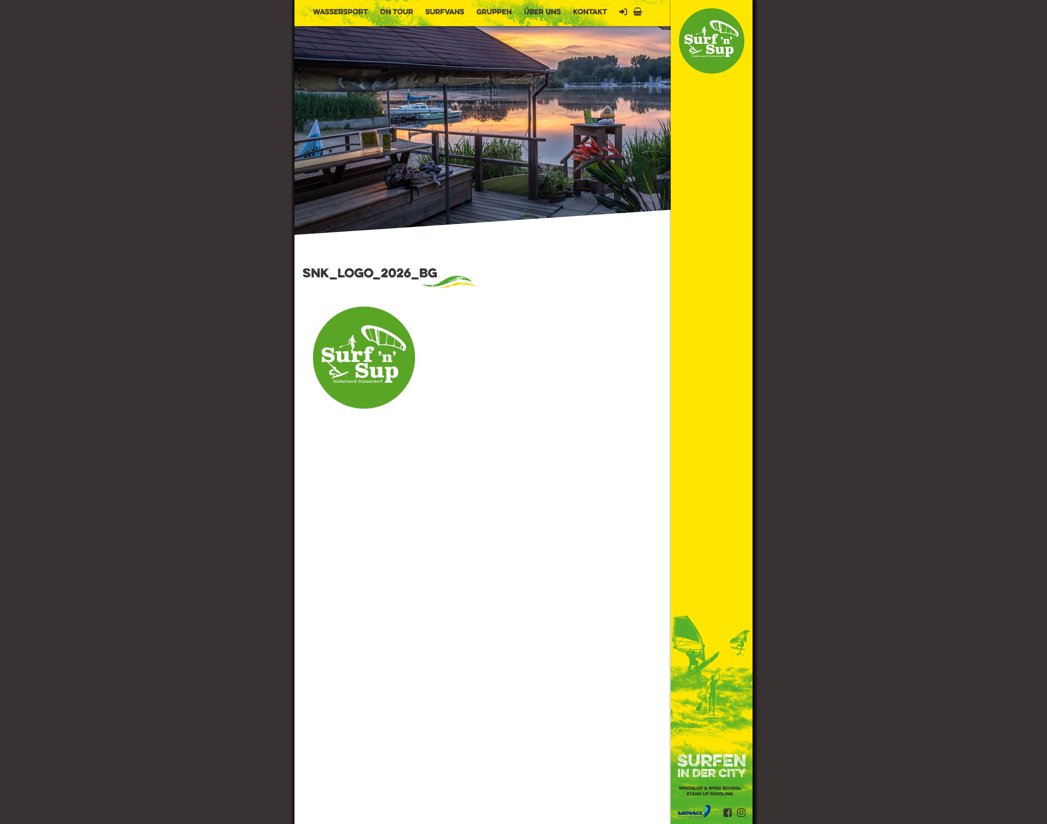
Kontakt (590, 12)
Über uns (542, 12)
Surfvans (444, 12)
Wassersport (340, 12)
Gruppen (494, 12)
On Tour (396, 12)
